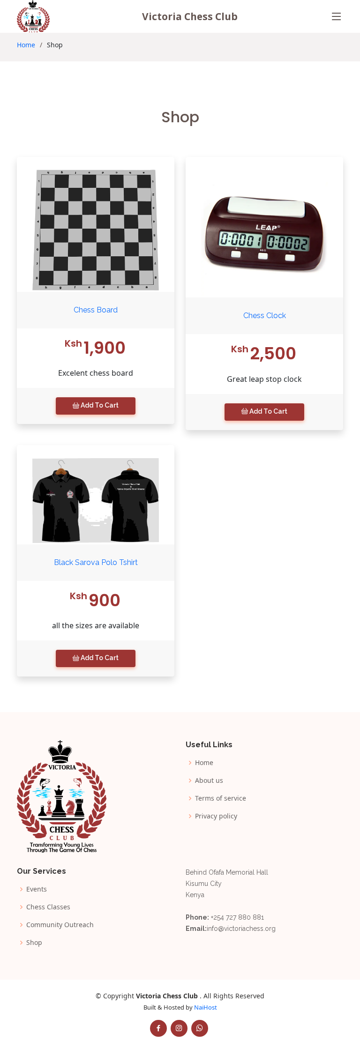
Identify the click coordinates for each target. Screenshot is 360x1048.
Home (26, 44)
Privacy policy (216, 816)
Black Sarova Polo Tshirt (96, 562)
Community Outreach (60, 925)
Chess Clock (264, 315)
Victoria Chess (190, 16)
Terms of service (220, 798)
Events (36, 889)
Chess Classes (48, 907)
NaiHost (205, 1007)
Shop (34, 942)
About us (209, 780)
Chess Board (96, 309)
